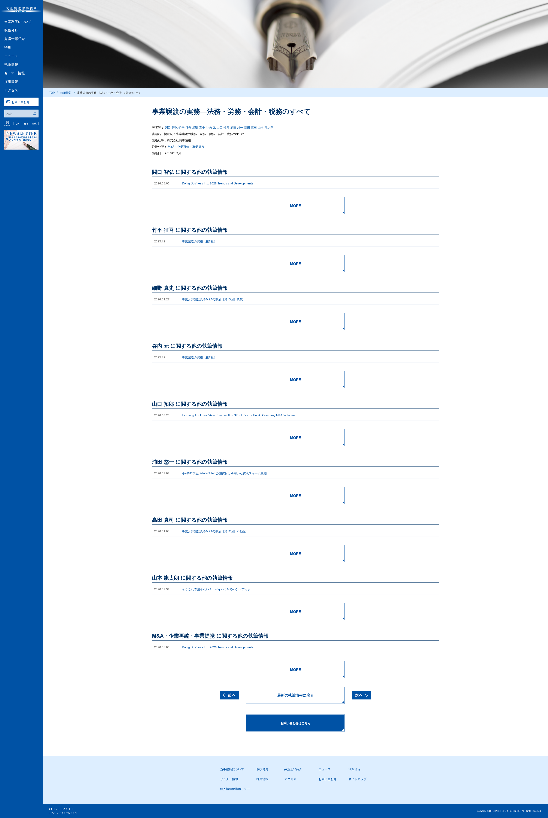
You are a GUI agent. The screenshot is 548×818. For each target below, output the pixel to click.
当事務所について (18, 21)
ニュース (11, 55)
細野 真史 (198, 127)
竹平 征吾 (185, 127)
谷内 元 (211, 127)
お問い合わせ (21, 102)
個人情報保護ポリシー (235, 789)
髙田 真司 (250, 127)
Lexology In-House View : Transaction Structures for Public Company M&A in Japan (238, 415)
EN (26, 123)
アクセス (11, 90)
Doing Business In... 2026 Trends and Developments (217, 183)
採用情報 (11, 81)
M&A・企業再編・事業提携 (186, 146)
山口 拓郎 (223, 127)
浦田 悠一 (236, 127)
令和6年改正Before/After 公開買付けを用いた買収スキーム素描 (224, 473)
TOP (52, 92)
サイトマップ (357, 779)
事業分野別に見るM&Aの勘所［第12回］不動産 (214, 531)
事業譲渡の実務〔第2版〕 (199, 241)
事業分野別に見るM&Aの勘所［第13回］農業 (212, 299)
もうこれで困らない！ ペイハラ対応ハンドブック (216, 589)
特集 (7, 47)
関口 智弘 (171, 127)
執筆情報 (11, 64)
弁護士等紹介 (14, 38)
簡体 (34, 123)
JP (17, 123)
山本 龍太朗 (266, 127)
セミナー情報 (14, 72)
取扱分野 (11, 30)
